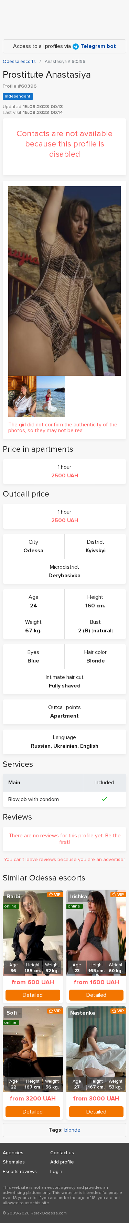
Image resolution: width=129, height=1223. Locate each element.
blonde (72, 1130)
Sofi (12, 1012)
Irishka (78, 896)
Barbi (13, 896)
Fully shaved (64, 685)
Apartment (64, 715)
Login (56, 1171)
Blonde (95, 660)
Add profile (62, 1162)
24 (33, 605)
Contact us (62, 1153)
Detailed (33, 995)
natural (102, 630)
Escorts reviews (20, 1171)
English (89, 746)
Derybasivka (64, 575)
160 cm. (95, 605)
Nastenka (82, 1012)
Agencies (13, 1153)
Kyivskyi (96, 550)
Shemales (14, 1162)
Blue (33, 660)
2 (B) (84, 630)
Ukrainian (65, 746)
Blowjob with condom (33, 799)
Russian (41, 746)
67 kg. (33, 630)
